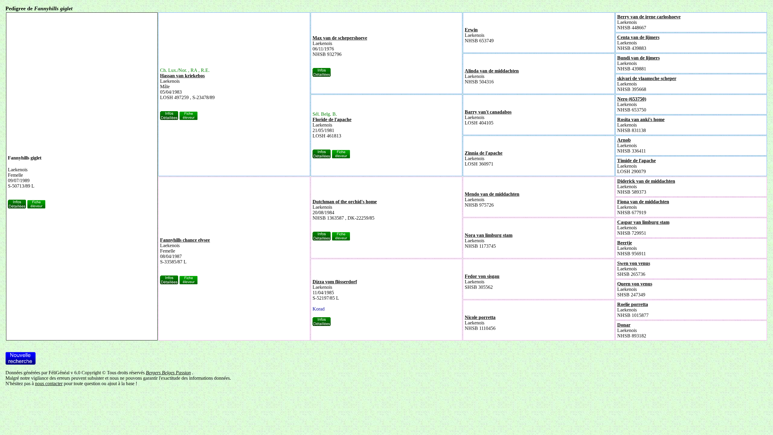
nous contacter (49, 383)
